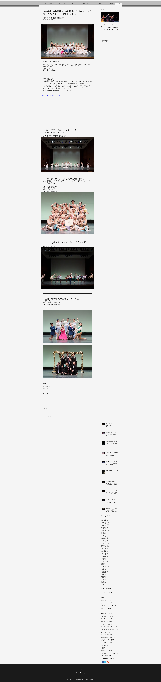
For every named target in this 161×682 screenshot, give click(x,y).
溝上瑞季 (109, 634)
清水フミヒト (46, 388)
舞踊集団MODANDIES (106, 648)
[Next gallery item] (92, 213)
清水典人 (111, 632)
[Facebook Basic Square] (103, 662)
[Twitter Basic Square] (105, 662)
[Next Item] (116, 17)
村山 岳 (108, 629)
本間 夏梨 (110, 626)
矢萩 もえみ (112, 637)
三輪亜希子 (111, 616)
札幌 (116, 626)
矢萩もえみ (103, 640)
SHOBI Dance (46, 384)
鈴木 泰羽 (116, 653)
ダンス (112, 603)
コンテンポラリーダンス (107, 600)
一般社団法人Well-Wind (107, 613)
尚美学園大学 (110, 621)
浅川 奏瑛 (115, 629)
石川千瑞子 (110, 642)
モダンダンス (46, 386)
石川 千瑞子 (110, 640)
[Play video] (67, 109)
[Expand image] (67, 213)
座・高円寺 (103, 624)
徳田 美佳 (110, 624)
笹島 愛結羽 (104, 645)
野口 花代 (103, 653)
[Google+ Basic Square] (108, 662)
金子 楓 (109, 653)
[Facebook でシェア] (43, 394)
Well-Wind (103, 595)
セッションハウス (105, 603)
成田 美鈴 (103, 626)
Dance (112, 592)
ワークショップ (105, 611)
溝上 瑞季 (103, 634)
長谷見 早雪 (104, 656)
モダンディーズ (113, 605)
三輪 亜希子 (104, 616)
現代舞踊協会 (104, 637)
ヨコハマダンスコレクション (108, 608)
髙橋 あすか (112, 656)
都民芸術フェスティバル (107, 650)
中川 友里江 (104, 618)
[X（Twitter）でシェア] (47, 394)
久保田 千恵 (112, 618)
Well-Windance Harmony (107, 597)
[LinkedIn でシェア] (51, 394)
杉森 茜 (103, 629)
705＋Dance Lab (105, 592)
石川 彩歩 (103, 642)
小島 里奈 (103, 621)
